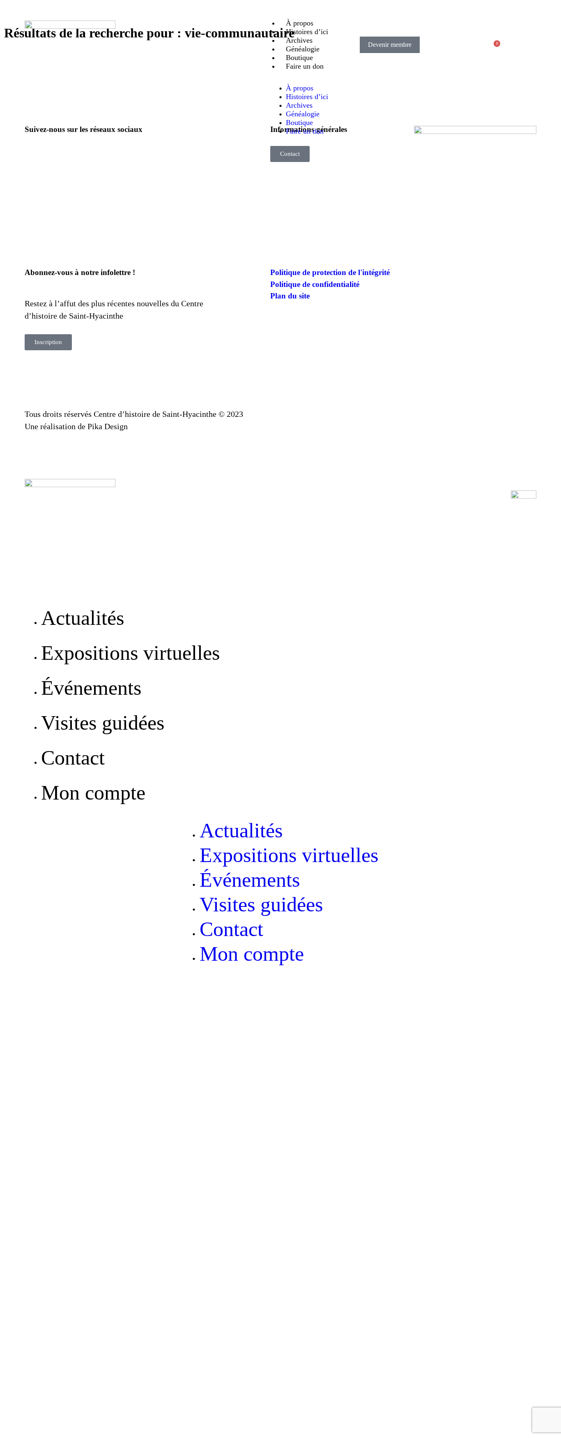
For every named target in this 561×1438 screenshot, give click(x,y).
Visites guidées (102, 722)
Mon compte (93, 792)
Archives (299, 40)
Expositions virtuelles (130, 652)
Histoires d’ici (307, 32)
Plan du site (290, 295)
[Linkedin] (92, 156)
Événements (91, 687)
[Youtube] (63, 156)
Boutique (299, 57)
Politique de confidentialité (314, 284)
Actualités (82, 617)
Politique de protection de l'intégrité (330, 272)
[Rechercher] (446, 45)
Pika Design (107, 426)
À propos (299, 23)
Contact (73, 757)
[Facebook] (35, 156)
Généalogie (303, 49)
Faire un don (305, 66)
